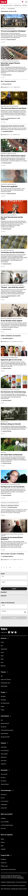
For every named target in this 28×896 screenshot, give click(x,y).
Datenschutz (15, 885)
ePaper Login (4, 866)
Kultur (2, 652)
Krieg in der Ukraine (6, 679)
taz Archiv (3, 828)
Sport (2, 655)
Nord (2, 662)
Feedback (3, 859)
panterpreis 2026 (5, 737)
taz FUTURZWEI (5, 821)
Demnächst (4, 794)
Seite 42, (17, 87)
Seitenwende (7, 889)
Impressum (22, 885)
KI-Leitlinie (3, 885)
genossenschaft (5, 723)
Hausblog (3, 699)
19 (10, 567)
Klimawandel (4, 686)
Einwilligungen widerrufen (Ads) (19, 889)
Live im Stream (4, 801)
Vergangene (4, 804)
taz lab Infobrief (5, 784)
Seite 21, (18, 559)
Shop (2, 845)
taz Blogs (3, 818)
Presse (2, 709)
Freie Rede (3, 760)
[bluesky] (12, 633)
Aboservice (4, 862)
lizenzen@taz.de (20, 877)
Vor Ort (3, 798)
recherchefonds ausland (7, 730)
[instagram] (15, 633)
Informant (9, 885)
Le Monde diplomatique (7, 825)
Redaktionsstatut (10, 882)
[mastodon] (9, 633)
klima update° (4, 754)
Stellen (2, 706)
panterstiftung (4, 733)
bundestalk (3, 747)
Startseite (3, 8)
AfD (2, 676)
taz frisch (3, 777)
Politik (2, 642)
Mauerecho (4, 757)
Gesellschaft (4, 649)
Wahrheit (3, 666)
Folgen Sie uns (4, 632)
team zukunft (4, 774)
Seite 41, (18, 341)
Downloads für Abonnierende (8, 869)
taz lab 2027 (4, 808)
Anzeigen (3, 849)
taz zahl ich (3, 726)
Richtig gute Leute (5, 683)
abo (2, 720)
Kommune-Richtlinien (21, 882)
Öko (2, 645)
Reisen (2, 839)
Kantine (3, 842)
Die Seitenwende (5, 703)
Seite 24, (16, 134)
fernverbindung (5, 750)
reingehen (3, 764)
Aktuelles (3, 696)
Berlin (2, 659)
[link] (2, 5)
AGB (2, 889)
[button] (26, 2)
